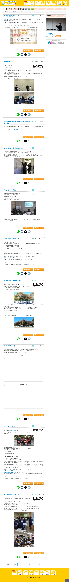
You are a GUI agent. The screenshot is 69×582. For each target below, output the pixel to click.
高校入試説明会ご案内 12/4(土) (13, 239)
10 (26, 564)
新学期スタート (8, 62)
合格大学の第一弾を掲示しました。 (14, 148)
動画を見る (58, 36)
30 (31, 564)
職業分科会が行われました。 (12, 494)
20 (29, 564)
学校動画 (14, 11)
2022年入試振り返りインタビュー (13, 16)
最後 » (39, 564)
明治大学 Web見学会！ (11, 190)
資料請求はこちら (28, 50)
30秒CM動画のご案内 (10, 346)
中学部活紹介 (50, 34)
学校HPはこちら (22, 11)
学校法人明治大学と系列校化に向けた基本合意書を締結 (17, 122)
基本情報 (6, 11)
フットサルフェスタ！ (10, 426)
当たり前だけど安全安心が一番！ (13, 280)
